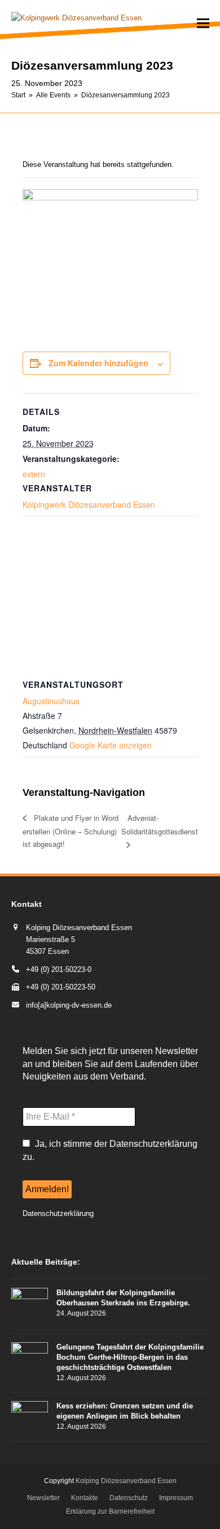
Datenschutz (128, 1498)
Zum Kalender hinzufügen (98, 363)
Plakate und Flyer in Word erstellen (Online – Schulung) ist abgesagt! (70, 830)
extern (34, 473)
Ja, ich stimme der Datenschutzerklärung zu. (110, 1150)
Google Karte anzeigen (110, 745)
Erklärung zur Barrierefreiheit (110, 1511)
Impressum (176, 1498)
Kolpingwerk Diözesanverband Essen (89, 504)
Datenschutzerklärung (58, 1213)
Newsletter (43, 1498)
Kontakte (84, 1498)
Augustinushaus (51, 700)
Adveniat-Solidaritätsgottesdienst (159, 824)
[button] (203, 23)
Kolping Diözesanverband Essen (126, 1481)
